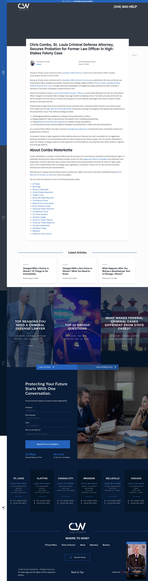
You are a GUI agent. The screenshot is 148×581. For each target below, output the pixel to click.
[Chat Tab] (74, 290)
